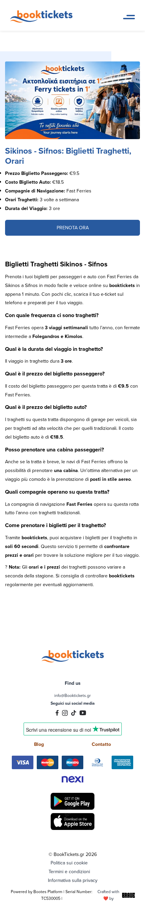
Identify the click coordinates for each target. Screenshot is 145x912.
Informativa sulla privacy (72, 880)
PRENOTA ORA (73, 227)
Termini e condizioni (69, 871)
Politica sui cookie (69, 862)
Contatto (101, 744)
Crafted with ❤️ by (108, 895)
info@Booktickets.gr (72, 695)
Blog (39, 744)
